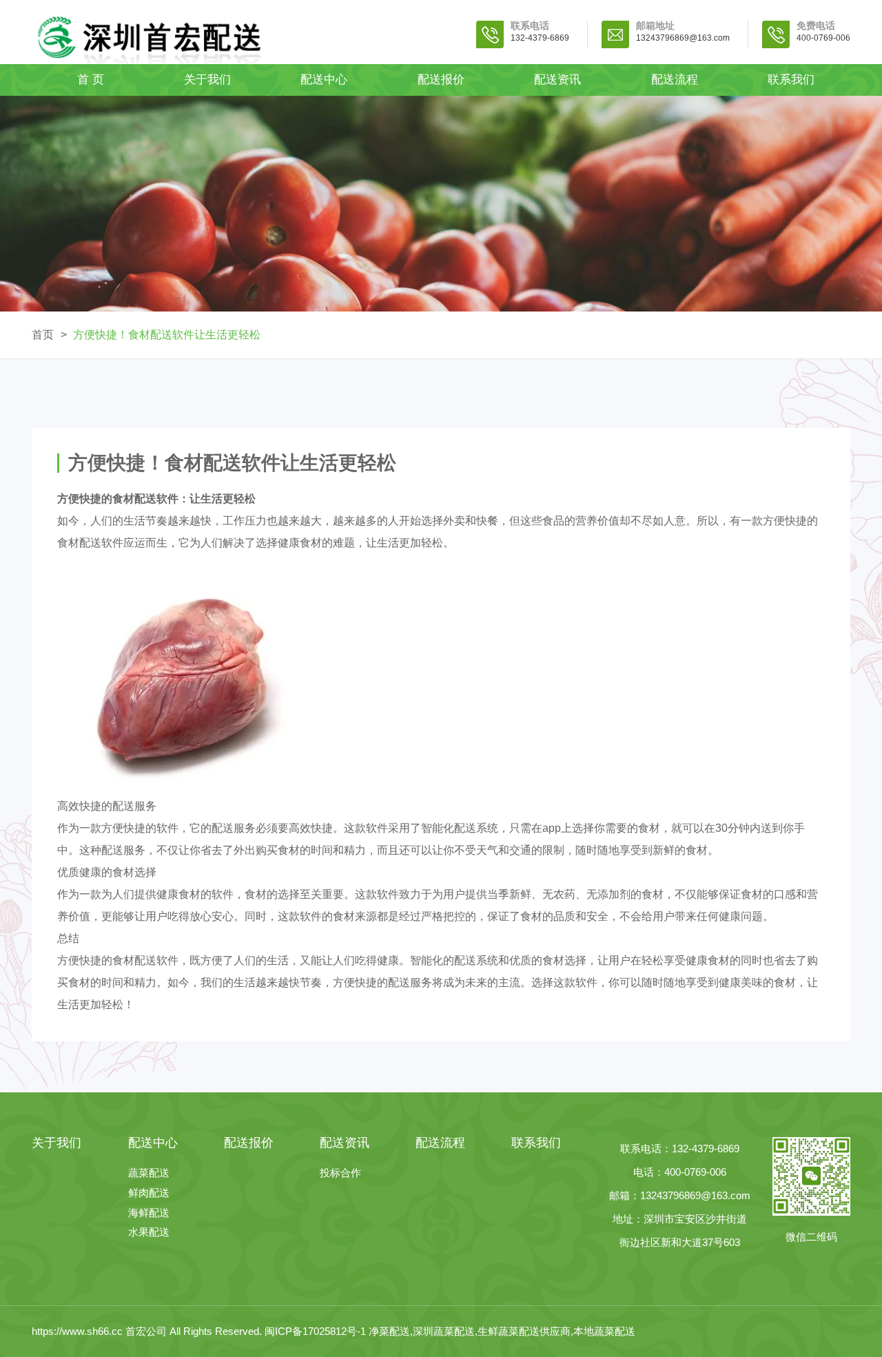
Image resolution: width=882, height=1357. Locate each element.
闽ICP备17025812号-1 (317, 1331)
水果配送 (149, 1232)
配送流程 (674, 79)
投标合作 (340, 1173)
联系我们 (791, 79)
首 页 (90, 79)
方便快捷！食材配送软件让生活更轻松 (166, 334)
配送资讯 (557, 79)
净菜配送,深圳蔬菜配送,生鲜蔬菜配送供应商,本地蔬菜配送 (502, 1331)
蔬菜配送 (149, 1173)
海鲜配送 (149, 1213)
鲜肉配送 (149, 1193)
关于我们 (207, 79)
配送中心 (323, 79)
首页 (43, 334)
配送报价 (441, 79)
